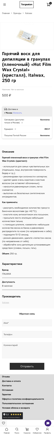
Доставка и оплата (11, 381)
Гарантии (6, 394)
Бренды (17, 13)
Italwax (28, 13)
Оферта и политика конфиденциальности (23, 398)
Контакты (7, 385)
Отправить (27, 366)
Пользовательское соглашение (18, 403)
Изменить (17, 113)
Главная (6, 13)
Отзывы (6, 376)
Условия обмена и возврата (16, 407)
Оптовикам (7, 390)
